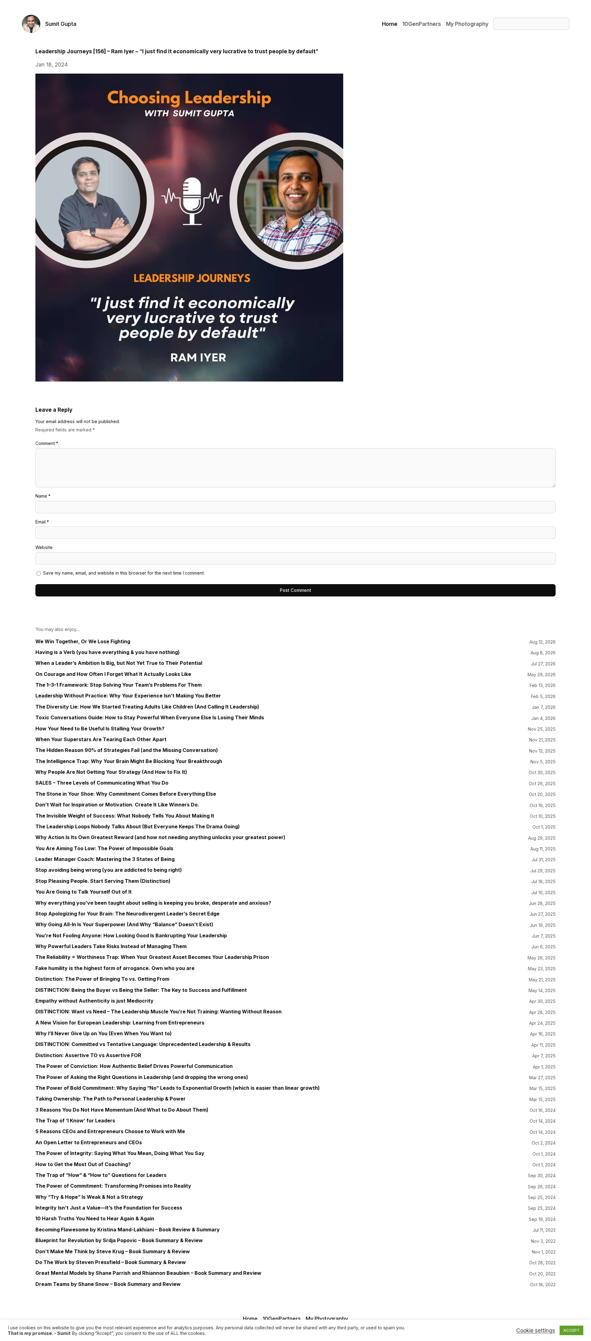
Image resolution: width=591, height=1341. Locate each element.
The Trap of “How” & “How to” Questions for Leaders (101, 1175)
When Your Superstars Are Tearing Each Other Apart (101, 739)
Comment (46, 443)
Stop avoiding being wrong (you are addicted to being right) (108, 870)
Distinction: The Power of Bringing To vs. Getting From (102, 979)
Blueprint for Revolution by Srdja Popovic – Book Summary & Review (119, 1240)
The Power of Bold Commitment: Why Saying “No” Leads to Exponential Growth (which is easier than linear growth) (177, 1088)
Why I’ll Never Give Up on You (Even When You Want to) (103, 1033)
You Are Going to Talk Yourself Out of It (83, 892)
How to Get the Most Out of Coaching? (83, 1164)
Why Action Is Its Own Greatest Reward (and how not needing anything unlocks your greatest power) (160, 837)
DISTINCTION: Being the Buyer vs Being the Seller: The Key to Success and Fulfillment (141, 990)
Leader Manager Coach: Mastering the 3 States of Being (105, 859)
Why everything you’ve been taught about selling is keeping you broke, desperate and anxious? (153, 903)
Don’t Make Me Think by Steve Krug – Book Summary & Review (112, 1251)
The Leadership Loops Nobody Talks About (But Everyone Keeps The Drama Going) (137, 827)
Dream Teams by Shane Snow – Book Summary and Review (108, 1284)
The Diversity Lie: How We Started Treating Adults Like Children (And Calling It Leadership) (147, 707)
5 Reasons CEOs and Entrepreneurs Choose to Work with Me (110, 1131)
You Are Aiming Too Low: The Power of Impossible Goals (104, 848)
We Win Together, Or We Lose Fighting (82, 641)
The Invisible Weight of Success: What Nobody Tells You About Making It (124, 816)
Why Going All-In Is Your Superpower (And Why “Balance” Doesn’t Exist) (124, 924)
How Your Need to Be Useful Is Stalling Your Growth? (99, 729)
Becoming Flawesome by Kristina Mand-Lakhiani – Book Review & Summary (127, 1230)
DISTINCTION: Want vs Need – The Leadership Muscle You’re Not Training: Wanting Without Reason (158, 1012)
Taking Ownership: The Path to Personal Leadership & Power (110, 1099)
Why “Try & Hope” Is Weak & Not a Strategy (89, 1197)
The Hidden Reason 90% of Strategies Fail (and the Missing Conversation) (126, 750)
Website (44, 547)
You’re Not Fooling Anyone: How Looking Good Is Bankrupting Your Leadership (131, 936)
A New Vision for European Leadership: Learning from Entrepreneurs (119, 1023)
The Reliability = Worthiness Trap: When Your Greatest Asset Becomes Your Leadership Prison (152, 957)
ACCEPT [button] (571, 1330)
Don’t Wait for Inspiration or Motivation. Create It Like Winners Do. (117, 805)
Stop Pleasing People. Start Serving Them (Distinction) (103, 881)
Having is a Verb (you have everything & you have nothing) (107, 652)
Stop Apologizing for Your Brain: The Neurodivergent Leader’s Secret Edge (127, 914)
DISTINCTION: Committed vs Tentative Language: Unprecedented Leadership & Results (143, 1044)
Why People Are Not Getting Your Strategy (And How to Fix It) (111, 772)
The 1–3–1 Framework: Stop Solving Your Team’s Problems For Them (118, 685)
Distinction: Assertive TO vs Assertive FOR (88, 1055)
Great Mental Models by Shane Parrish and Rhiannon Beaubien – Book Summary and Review (148, 1273)
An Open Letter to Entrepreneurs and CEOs (88, 1142)
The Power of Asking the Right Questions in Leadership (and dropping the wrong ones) (141, 1077)
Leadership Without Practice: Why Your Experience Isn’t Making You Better (128, 696)
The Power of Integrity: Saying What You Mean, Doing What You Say (119, 1153)
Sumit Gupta (60, 24)
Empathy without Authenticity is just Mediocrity (94, 1001)
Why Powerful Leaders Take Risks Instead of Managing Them (111, 946)
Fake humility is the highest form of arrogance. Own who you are (115, 968)
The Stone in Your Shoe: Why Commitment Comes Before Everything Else (125, 794)
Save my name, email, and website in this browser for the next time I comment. (124, 573)
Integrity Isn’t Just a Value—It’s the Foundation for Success (108, 1208)
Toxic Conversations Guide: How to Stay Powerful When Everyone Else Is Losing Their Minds (149, 718)
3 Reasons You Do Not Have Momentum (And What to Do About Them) (121, 1110)
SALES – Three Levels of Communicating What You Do (101, 783)
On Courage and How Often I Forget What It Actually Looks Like (113, 674)
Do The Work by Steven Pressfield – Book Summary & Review (110, 1262)
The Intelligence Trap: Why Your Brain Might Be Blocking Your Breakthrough (128, 761)
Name (42, 496)
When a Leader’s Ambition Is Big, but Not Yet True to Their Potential (118, 663)
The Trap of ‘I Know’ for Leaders (75, 1121)
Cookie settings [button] (535, 1330)
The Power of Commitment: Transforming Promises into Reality (113, 1186)
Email (42, 521)
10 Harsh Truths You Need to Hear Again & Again (94, 1219)
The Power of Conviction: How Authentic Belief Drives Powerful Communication (134, 1066)
